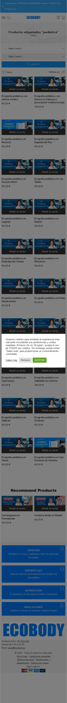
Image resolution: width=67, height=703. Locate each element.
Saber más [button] (11, 360)
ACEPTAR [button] (40, 360)
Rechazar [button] (25, 360)
